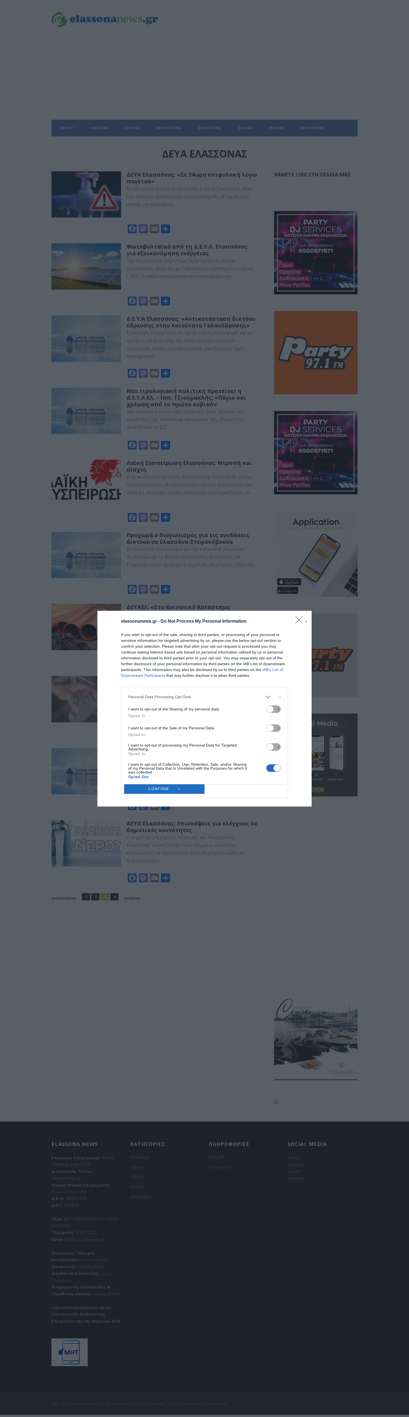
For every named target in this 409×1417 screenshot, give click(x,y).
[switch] (273, 709)
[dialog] (204, 709)
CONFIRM (158, 789)
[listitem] (204, 697)
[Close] (300, 621)
